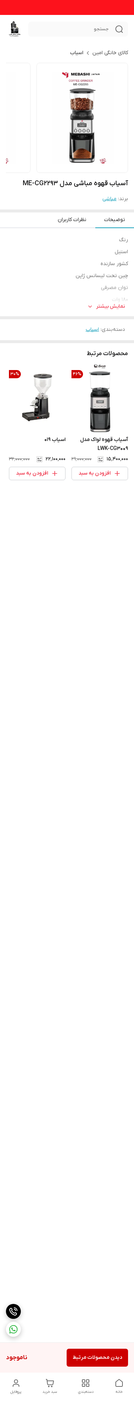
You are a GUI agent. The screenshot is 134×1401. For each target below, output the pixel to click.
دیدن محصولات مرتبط (97, 1357)
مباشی (109, 198)
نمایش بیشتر (110, 306)
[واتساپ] (13, 1329)
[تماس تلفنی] (13, 1311)
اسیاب (76, 52)
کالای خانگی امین (110, 52)
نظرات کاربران (72, 219)
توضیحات (114, 219)
